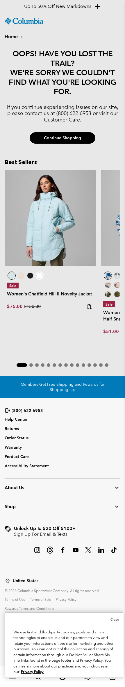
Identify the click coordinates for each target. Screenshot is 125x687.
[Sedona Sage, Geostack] (117, 276)
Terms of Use (15, 599)
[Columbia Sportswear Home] (24, 20)
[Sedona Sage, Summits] (108, 285)
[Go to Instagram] (37, 553)
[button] (22, 365)
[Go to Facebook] (62, 553)
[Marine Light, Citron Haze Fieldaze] (50, 218)
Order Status (16, 438)
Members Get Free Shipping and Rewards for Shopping (63, 387)
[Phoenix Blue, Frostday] (108, 276)
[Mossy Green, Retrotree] (117, 294)
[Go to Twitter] (88, 553)
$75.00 (15, 306)
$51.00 (111, 331)
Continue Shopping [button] (62, 137)
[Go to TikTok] (114, 553)
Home (12, 36)
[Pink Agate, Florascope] (117, 285)
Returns (12, 428)
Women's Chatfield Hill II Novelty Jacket (49, 294)
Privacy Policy (66, 599)
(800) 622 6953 (73, 113)
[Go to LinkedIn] (101, 553)
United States (25, 580)
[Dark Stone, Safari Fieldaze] (21, 276)
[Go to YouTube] (75, 553)
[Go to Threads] (50, 553)
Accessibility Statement (27, 465)
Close (114, 619)
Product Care (17, 456)
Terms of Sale (40, 599)
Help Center (16, 419)
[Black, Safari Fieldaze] (30, 276)
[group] (62, 531)
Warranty (13, 447)
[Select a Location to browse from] (7, 581)
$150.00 (32, 306)
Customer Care (62, 119)
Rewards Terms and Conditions (29, 608)
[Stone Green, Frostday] (108, 294)
